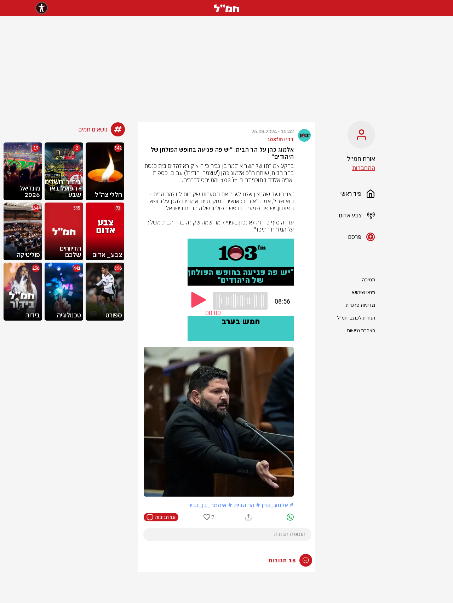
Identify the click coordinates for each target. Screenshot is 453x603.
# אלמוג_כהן (278, 505)
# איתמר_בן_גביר (210, 505)
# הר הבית (247, 505)
